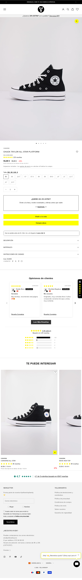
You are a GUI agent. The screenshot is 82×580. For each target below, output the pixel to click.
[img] (16, 286)
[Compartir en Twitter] (16, 261)
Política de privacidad (22, 516)
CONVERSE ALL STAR (8, 461)
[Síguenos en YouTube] (16, 557)
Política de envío (60, 506)
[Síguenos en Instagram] (4, 557)
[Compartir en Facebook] (13, 261)
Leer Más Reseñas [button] (41, 322)
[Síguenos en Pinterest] (10, 557)
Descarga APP (54, 16)
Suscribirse (10, 522)
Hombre (27, 507)
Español (49, 563)
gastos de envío (25, 166)
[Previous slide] (7, 303)
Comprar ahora (41, 223)
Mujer (12, 507)
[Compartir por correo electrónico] (22, 261)
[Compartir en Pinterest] (19, 261)
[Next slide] (75, 303)
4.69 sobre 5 (46, 331)
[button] (8, 157)
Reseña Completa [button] (17, 314)
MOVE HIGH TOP (64, 461)
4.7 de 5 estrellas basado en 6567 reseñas (51, 476)
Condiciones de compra (63, 502)
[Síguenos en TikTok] (21, 557)
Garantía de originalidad (63, 513)
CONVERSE (6, 148)
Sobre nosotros (60, 509)
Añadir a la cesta (41, 216)
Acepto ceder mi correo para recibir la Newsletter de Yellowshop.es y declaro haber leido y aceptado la (17, 514)
